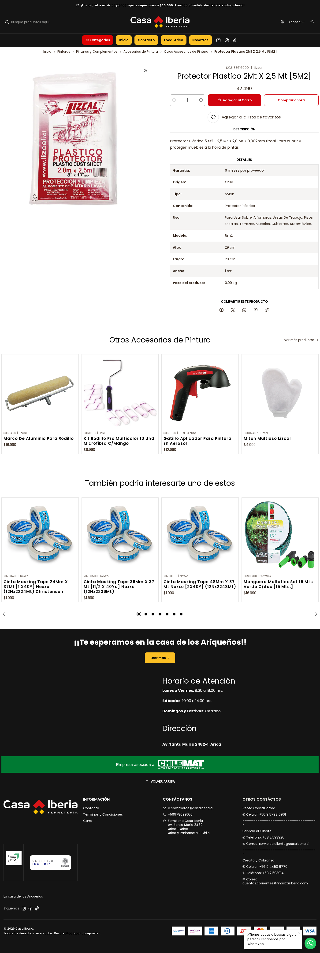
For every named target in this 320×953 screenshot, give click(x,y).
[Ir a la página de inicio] (160, 22)
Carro (87, 820)
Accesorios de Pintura (140, 51)
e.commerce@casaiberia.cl (190, 808)
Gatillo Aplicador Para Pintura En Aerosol (197, 441)
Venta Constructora (258, 808)
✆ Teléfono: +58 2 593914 (263, 873)
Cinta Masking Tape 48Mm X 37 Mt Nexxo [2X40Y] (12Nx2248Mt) (200, 584)
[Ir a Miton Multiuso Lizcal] (280, 392)
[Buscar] (7, 22)
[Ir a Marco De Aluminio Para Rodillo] (40, 392)
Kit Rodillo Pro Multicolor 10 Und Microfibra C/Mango (119, 441)
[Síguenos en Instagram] (218, 40)
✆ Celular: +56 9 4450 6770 (264, 866)
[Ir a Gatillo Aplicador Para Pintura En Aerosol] (200, 392)
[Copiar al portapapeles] (267, 310)
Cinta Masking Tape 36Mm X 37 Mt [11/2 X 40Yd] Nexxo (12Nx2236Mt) (119, 586)
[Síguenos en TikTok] (235, 40)
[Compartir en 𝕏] (233, 310)
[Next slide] (315, 614)
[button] (97, 40)
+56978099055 (180, 814)
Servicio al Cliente (257, 831)
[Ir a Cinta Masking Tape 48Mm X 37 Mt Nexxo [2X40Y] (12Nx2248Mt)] (200, 536)
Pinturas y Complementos (96, 51)
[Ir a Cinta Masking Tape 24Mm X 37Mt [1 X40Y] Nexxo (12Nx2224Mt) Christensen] (40, 536)
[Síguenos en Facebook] (226, 40)
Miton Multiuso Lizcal (267, 438)
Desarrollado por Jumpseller (77, 933)
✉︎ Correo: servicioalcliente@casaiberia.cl (275, 843)
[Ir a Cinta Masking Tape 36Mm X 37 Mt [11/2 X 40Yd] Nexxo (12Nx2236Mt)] (120, 536)
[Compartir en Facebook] (221, 310)
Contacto (91, 808)
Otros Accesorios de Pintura (186, 51)
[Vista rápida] (73, 392)
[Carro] (312, 22)
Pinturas (63, 51)
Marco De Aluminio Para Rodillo (39, 438)
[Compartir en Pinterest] (256, 310)
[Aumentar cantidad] (201, 100)
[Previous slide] (4, 614)
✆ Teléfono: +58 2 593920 (263, 837)
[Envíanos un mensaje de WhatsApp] (310, 943)
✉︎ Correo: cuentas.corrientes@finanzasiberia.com (275, 881)
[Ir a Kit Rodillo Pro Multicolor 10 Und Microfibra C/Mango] (120, 392)
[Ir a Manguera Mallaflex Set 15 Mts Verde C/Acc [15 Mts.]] (280, 536)
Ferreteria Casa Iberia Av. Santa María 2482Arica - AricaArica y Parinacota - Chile (189, 826)
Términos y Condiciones (103, 814)
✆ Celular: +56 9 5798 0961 (264, 814)
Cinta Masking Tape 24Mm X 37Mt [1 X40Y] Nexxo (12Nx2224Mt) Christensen (36, 586)
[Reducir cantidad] (174, 100)
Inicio (47, 51)
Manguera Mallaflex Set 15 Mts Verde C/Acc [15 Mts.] (278, 584)
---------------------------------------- (279, 822)
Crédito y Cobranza (258, 860)
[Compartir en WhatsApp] (244, 310)
